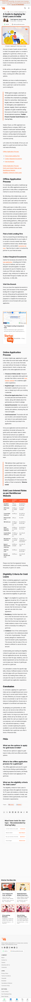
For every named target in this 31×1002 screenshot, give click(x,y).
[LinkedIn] (7, 947)
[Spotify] (14, 947)
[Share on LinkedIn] (13, 812)
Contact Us (4, 960)
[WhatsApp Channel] (17, 947)
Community (4, 967)
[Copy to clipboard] (24, 812)
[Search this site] (25, 8)
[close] (29, 3)
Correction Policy (5, 985)
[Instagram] (9, 947)
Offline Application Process (11, 151)
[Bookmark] (27, 812)
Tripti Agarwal (14, 19)
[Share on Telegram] (15, 812)
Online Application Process (11, 166)
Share (27, 1000)
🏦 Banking (18, 804)
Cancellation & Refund (6, 983)
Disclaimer (3, 980)
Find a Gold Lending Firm (12, 156)
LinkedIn (10, 1000)
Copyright (3, 978)
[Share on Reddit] (18, 812)
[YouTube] (12, 947)
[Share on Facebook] (10, 812)
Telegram (17, 1000)
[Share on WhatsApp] (4, 812)
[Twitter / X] (2, 947)
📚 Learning (11, 804)
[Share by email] (21, 812)
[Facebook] (4, 947)
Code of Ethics (5, 991)
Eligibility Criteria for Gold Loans (12, 172)
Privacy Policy (4, 973)
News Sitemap (4, 996)
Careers (3, 962)
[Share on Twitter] (7, 812)
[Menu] (28, 8)
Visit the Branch (9, 161)
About (2, 957)
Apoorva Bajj (22, 19)
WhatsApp (4, 1000)
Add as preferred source (18, 24)
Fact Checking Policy (6, 994)
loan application (7, 262)
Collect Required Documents (13, 158)
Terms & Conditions (6, 975)
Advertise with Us (5, 965)
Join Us (7, 24)
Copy (22, 1000)
